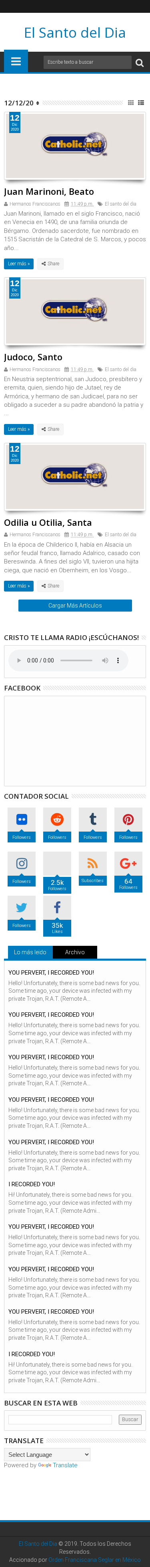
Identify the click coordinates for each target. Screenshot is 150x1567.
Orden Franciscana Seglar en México (94, 1560)
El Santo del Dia (75, 32)
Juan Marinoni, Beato (49, 191)
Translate (65, 1465)
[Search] (139, 62)
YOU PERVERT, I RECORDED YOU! (51, 972)
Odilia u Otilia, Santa (48, 522)
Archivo (75, 952)
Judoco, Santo (33, 357)
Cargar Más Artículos (75, 605)
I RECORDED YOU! (31, 1184)
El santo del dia (120, 204)
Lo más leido (30, 952)
